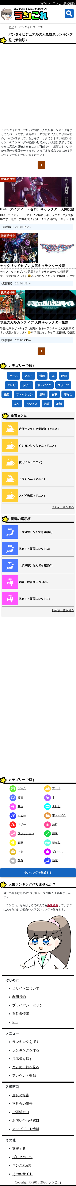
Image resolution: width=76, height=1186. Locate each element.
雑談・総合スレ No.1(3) (33, 582)
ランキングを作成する (38, 872)
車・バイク (44, 385)
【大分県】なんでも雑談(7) (35, 532)
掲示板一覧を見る (63, 610)
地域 (59, 403)
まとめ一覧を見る (63, 507)
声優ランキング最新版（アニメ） (39, 428)
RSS (15, 1022)
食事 (54, 394)
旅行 (7, 394)
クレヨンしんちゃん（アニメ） (38, 445)
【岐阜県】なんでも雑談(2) (35, 565)
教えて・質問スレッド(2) (34, 548)
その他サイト (22, 1174)
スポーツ (63, 385)
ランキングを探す (25, 1042)
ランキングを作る (25, 1050)
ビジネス (31, 403)
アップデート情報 (25, 1129)
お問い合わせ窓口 (25, 1120)
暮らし (68, 394)
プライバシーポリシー (29, 1005)
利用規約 (19, 997)
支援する (19, 1148)
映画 (64, 375)
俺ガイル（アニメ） (31, 462)
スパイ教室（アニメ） (32, 495)
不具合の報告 (22, 1103)
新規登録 (52, 905)
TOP (11, 27)
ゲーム (14, 375)
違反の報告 (20, 1095)
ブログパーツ (22, 1157)
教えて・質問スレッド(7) (34, 598)
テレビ (11, 385)
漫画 (42, 375)
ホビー (26, 385)
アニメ (28, 375)
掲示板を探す (22, 1058)
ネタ (17, 403)
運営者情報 (20, 1014)
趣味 (42, 394)
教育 (47, 403)
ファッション (24, 394)
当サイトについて (25, 988)
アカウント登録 (24, 1075)
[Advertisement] (38, 87)
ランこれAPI (21, 1165)
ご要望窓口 (20, 1112)
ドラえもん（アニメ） (32, 478)
